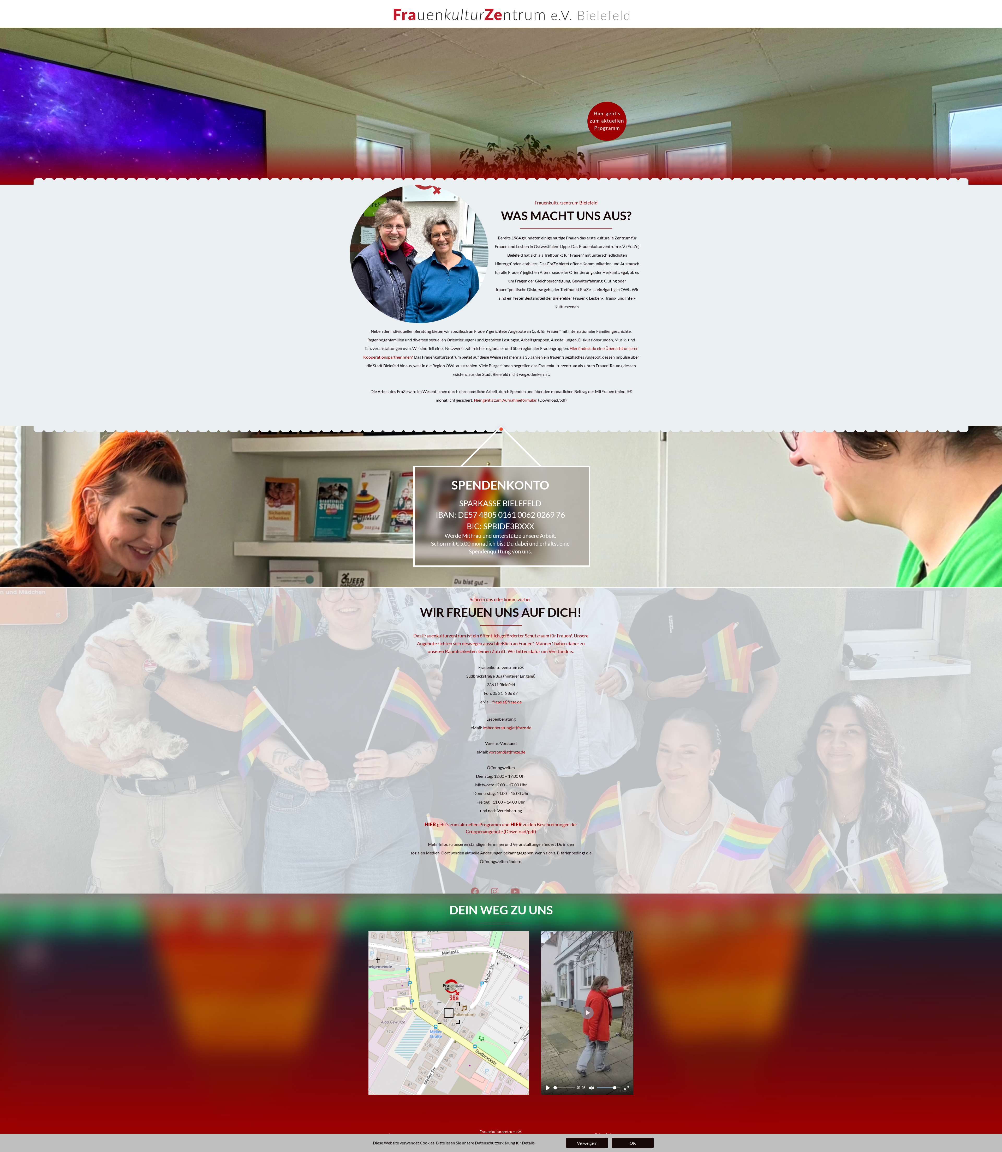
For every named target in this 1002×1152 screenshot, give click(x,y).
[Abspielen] (548, 1088)
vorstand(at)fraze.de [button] (507, 751)
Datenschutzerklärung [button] (495, 1142)
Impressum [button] (397, 1134)
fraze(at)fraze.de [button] (507, 701)
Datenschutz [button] (603, 1134)
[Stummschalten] (591, 1088)
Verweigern (587, 1143)
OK (633, 1143)
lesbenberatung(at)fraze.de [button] (507, 727)
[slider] (564, 1087)
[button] (505, 399)
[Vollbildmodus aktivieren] (626, 1088)
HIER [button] (516, 824)
